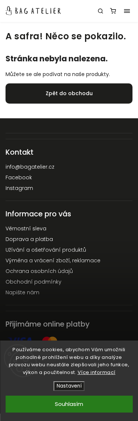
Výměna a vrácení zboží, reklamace (53, 260)
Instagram (19, 188)
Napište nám (22, 292)
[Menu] (127, 11)
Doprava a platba (29, 239)
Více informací (97, 372)
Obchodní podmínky (33, 281)
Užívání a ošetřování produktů (46, 249)
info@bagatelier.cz (30, 166)
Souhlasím (69, 404)
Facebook (19, 177)
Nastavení (69, 385)
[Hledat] (100, 11)
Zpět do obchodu (69, 93)
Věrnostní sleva (26, 228)
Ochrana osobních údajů (39, 271)
